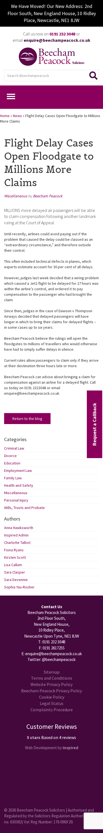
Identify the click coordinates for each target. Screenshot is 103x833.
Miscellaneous (15, 195)
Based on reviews (58, 737)
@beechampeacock (59, 659)
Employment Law (18, 470)
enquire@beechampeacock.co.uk (53, 653)
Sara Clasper (14, 572)
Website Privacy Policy (51, 684)
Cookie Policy (51, 697)
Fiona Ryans (14, 549)
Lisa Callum (13, 564)
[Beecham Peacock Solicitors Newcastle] (51, 56)
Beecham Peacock (47, 195)
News (17, 115)
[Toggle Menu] (11, 96)
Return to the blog (27, 418)
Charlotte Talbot (17, 542)
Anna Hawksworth (18, 527)
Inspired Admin (16, 535)
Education (12, 463)
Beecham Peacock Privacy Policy (51, 690)
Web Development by (51, 747)
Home (5, 115)
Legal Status (51, 703)
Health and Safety (18, 485)
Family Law (13, 477)
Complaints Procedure (51, 709)
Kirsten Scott (15, 557)
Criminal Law (14, 448)
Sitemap (52, 672)
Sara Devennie (16, 579)
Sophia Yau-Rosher (19, 587)
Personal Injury (16, 500)
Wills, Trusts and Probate (24, 507)
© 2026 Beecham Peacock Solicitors (34, 810)
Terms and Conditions (51, 678)
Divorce (10, 455)
